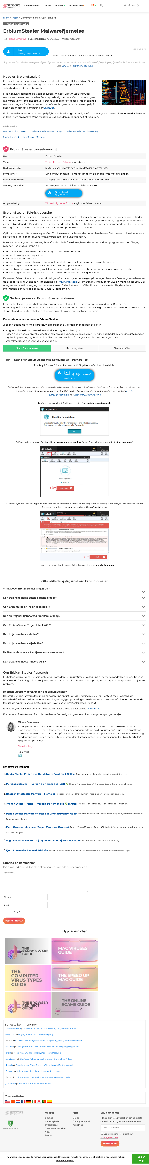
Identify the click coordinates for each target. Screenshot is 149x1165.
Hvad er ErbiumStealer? (15, 131)
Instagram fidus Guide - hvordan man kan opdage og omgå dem (48, 1046)
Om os (76, 1117)
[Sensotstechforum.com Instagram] (137, 5)
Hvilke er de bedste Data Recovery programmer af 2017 (50, 1028)
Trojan (15, 17)
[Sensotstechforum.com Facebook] (129, 5)
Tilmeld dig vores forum (59, 203)
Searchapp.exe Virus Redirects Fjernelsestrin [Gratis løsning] (44, 1065)
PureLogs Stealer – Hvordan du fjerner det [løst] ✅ (37, 784)
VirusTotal (93, 708)
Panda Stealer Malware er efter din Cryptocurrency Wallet (41, 813)
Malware (67, 162)
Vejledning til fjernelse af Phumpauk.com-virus (38, 1071)
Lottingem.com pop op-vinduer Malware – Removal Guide (42, 1077)
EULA (65, 65)
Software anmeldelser (55, 1128)
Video (47, 1131)
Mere (75, 1112)
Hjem (6, 17)
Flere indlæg (25, 746)
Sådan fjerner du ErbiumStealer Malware (24, 137)
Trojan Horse (52, 162)
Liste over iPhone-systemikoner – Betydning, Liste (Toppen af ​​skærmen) (49, 1040)
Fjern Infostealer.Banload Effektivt (27, 850)
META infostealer (68, 281)
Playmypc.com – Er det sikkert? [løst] (35, 1034)
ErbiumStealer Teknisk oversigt (83, 131)
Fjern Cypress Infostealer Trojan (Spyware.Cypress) (37, 827)
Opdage (49, 1112)
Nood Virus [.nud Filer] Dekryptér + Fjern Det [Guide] (38, 1053)
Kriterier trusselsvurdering (87, 394)
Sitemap (49, 1117)
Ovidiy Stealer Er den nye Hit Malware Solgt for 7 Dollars (41, 774)
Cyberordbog (51, 1124)
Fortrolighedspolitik (82, 65)
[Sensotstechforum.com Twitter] (125, 5)
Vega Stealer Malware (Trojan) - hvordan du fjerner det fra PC (44, 840)
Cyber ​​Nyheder (32, 6)
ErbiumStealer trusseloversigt (47, 131)
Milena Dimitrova (17, 38)
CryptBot (48, 107)
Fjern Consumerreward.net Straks (35, 1083)
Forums (49, 1135)
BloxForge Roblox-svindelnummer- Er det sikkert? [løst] (46, 1059)
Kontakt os (78, 1124)
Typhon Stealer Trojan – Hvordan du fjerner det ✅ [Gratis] (41, 803)
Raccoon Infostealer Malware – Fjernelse (30, 794)
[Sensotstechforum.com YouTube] (133, 5)
